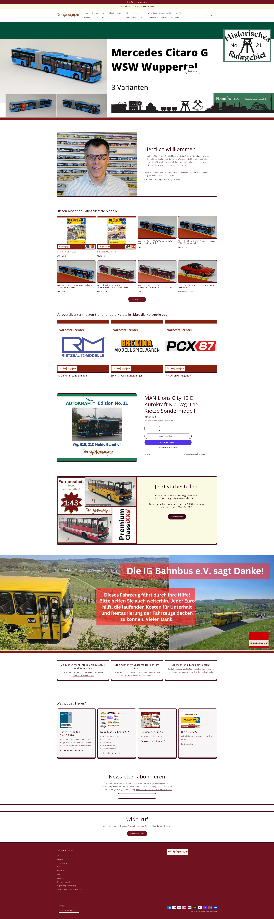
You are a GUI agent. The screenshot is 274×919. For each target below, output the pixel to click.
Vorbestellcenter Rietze (70, 750)
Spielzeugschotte (201, 911)
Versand (154, 420)
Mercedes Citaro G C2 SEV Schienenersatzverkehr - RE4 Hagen (112, 286)
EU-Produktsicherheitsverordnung (70, 889)
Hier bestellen (177, 517)
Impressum (61, 859)
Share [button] (149, 454)
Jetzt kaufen (193, 71)
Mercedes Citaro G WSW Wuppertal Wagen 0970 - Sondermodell (197, 242)
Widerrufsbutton (137, 833)
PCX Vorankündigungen (178, 375)
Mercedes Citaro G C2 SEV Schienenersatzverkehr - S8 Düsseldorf (155, 286)
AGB (58, 874)
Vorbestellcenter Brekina (151, 741)
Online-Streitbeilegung (65, 882)
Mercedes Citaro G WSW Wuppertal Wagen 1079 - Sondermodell (75, 286)
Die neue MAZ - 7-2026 (107, 252)
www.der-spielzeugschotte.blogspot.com (162, 180)
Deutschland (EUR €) (67, 910)
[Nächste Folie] (141, 122)
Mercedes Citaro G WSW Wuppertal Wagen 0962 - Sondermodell (156, 242)
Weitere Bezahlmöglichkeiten (168, 447)
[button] (86, 13)
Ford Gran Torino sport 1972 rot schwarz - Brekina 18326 (196, 286)
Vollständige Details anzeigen (194, 454)
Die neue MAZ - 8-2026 (66, 252)
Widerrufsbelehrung (65, 867)
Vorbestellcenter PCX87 (110, 753)
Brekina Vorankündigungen (127, 375)
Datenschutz (61, 878)
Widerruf (60, 871)
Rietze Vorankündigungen (72, 375)
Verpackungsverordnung (66, 886)
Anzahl (146, 424)
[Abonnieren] (153, 795)
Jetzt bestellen (187, 744)
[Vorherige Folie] (132, 122)
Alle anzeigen (137, 299)
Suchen (60, 856)
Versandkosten (62, 863)
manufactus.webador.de (83, 675)
